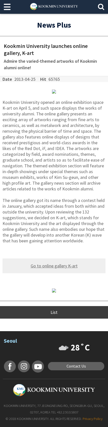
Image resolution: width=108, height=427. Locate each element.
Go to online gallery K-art (54, 266)
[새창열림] (10, 366)
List (54, 312)
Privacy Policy (92, 418)
